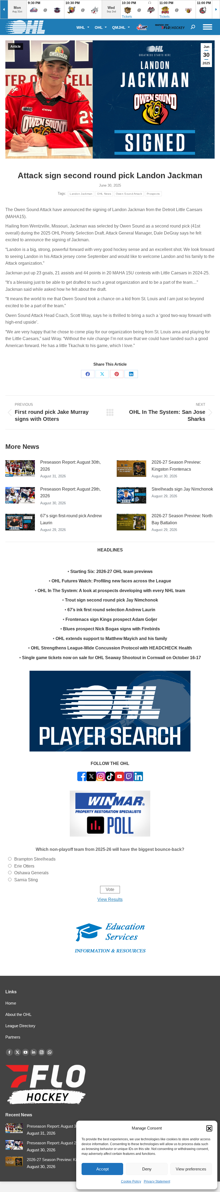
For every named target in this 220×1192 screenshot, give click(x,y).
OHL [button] (99, 27)
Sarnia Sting (26, 880)
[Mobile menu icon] (207, 27)
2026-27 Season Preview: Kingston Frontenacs (176, 465)
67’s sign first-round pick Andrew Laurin (71, 519)
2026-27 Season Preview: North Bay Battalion (182, 519)
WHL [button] (81, 27)
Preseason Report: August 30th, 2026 (70, 465)
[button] (209, 1128)
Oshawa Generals (31, 873)
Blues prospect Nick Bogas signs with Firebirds (111, 629)
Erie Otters (24, 866)
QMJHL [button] (119, 27)
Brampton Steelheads (35, 859)
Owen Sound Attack (129, 193)
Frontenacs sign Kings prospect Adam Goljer (111, 619)
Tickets (127, 17)
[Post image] (20, 468)
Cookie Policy (131, 1181)
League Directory (20, 1025)
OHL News (104, 193)
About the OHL (18, 1014)
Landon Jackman (81, 193)
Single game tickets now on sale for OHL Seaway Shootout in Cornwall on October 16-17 (111, 657)
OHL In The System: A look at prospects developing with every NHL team (111, 590)
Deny (147, 1169)
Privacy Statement (157, 1181)
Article (15, 46)
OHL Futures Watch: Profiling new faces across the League (111, 581)
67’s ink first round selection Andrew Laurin (111, 609)
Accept (102, 1169)
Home (10, 1003)
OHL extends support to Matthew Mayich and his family (111, 638)
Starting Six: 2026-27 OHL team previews (111, 571)
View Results (110, 899)
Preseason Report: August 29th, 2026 (70, 492)
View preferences (191, 1169)
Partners (12, 1037)
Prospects (153, 193)
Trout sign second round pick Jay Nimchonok (111, 600)
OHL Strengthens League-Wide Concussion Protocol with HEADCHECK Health (111, 648)
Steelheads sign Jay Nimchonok (182, 489)
